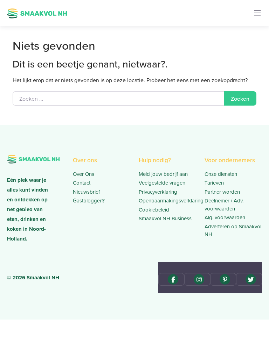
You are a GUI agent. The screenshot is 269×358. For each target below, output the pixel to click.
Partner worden (222, 191)
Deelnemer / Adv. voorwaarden (224, 204)
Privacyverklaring (158, 191)
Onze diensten (221, 174)
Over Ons (83, 174)
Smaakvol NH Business (165, 218)
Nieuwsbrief (86, 191)
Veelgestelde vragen (162, 182)
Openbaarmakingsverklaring (167, 200)
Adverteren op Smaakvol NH (233, 230)
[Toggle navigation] (257, 13)
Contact (81, 182)
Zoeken (240, 98)
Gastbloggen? (89, 200)
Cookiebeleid (154, 209)
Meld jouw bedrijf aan (163, 174)
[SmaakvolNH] (37, 12)
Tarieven (214, 182)
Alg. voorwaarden (225, 217)
